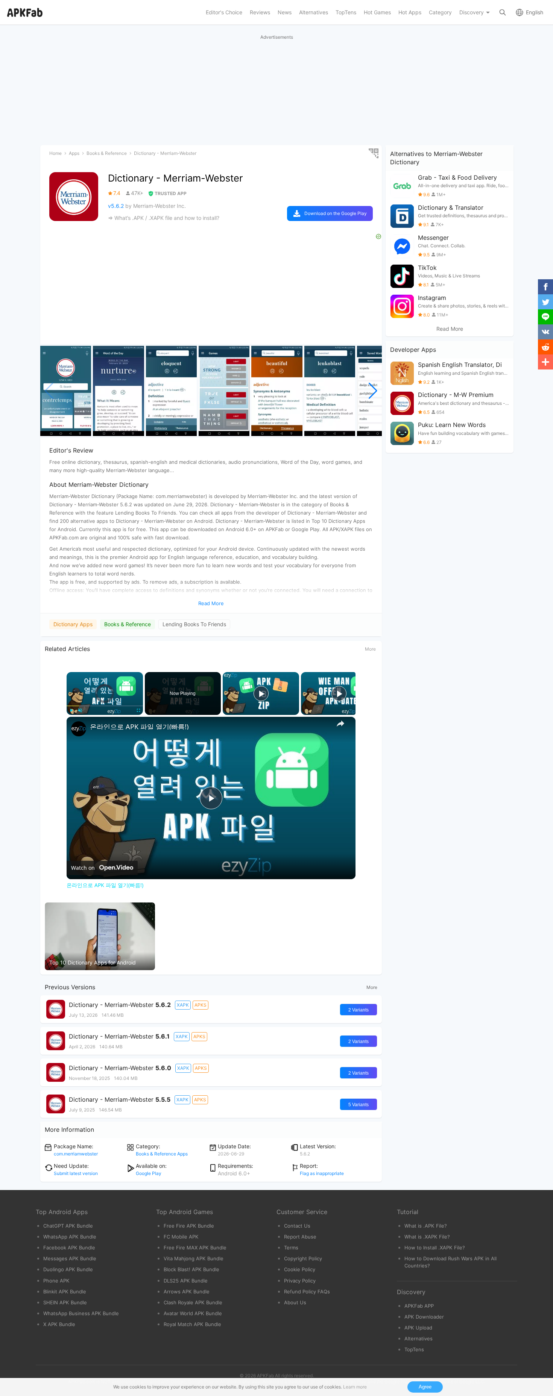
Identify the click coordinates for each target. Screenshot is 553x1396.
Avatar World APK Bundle (193, 1313)
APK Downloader (424, 1317)
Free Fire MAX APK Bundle (195, 1248)
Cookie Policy (299, 1269)
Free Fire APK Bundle (189, 1226)
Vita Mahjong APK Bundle (193, 1258)
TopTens (414, 1349)
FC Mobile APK (181, 1237)
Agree (425, 1387)
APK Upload (418, 1328)
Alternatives (418, 1338)
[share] (340, 723)
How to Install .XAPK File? (434, 1248)
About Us (295, 1302)
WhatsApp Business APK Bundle (81, 1313)
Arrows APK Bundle (187, 1291)
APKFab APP (419, 1306)
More (370, 649)
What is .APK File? (425, 1226)
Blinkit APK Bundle (64, 1291)
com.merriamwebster (76, 1154)
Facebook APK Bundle (69, 1248)
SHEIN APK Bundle (65, 1302)
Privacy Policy (300, 1281)
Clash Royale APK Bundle (193, 1302)
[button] (373, 391)
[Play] (71, 710)
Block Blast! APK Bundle (191, 1269)
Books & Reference (127, 624)
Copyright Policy (303, 1258)
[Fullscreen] (138, 710)
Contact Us (297, 1226)
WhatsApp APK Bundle (69, 1237)
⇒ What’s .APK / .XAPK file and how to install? (163, 218)
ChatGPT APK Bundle (68, 1226)
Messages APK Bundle (69, 1258)
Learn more (355, 1387)
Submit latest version (76, 1173)
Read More (449, 329)
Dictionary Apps (73, 624)
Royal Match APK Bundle (192, 1324)
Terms (291, 1248)
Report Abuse (300, 1237)
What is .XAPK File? (427, 1237)
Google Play (148, 1173)
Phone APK (56, 1281)
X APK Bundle (59, 1324)
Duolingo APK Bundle (68, 1269)
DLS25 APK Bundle (186, 1281)
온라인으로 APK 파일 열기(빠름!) (139, 727)
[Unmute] (80, 710)
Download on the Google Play (335, 213)
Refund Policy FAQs (307, 1291)
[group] (65, 391)
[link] (78, 728)
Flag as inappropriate (322, 1173)
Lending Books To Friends (194, 624)
